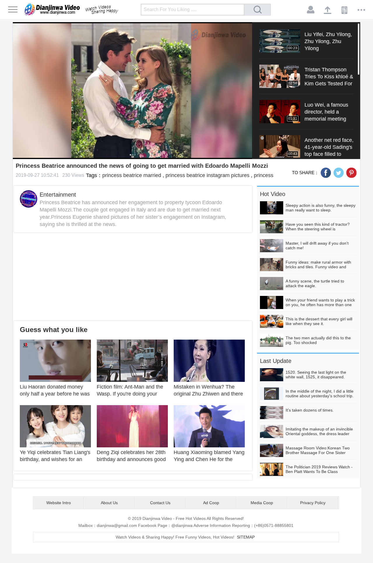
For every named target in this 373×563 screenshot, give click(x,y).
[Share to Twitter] (338, 173)
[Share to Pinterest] (351, 173)
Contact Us (160, 502)
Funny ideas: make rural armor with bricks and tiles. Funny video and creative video (318, 267)
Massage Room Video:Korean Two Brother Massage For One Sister (318, 450)
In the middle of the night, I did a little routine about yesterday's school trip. (319, 393)
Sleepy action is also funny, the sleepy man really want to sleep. (321, 207)
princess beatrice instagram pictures (207, 175)
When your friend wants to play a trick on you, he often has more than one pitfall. (320, 305)
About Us (109, 502)
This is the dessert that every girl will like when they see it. (319, 321)
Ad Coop (211, 502)
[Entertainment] (28, 199)
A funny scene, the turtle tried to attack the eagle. (315, 283)
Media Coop (262, 502)
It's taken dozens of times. (310, 410)
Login (311, 10)
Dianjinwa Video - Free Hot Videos (79, 9)
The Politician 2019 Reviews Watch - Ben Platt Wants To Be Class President (319, 472)
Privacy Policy (313, 502)
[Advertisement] (133, 276)
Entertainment (58, 194)
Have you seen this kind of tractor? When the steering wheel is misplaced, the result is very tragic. (318, 229)
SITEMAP (246, 537)
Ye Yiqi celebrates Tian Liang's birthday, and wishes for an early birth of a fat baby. (55, 459)
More (361, 10)
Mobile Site (344, 10)
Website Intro (58, 502)
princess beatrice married (131, 175)
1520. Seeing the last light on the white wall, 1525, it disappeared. (316, 374)
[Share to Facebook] (326, 173)
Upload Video (328, 10)
